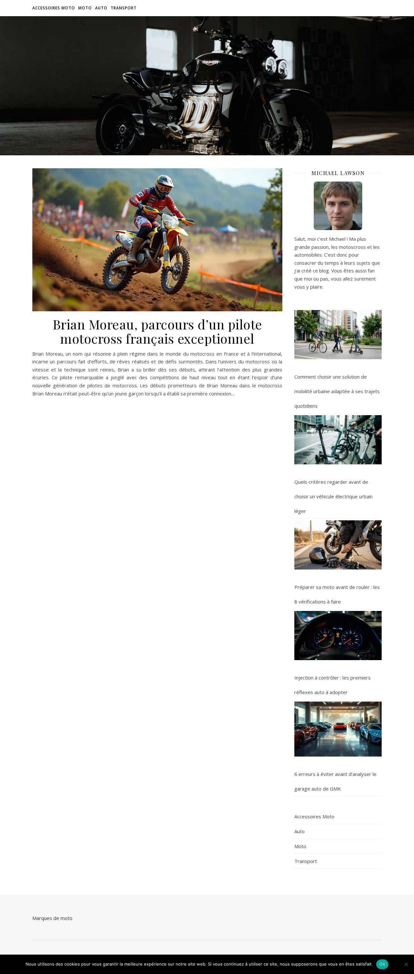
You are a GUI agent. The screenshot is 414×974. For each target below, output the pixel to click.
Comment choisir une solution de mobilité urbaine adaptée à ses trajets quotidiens (337, 391)
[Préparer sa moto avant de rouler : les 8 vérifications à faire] (338, 545)
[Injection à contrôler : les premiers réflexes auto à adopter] (338, 635)
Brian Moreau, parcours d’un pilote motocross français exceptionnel (157, 331)
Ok (382, 964)
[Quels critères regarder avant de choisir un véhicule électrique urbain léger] (338, 439)
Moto (85, 8)
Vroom (207, 82)
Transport (123, 8)
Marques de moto (52, 918)
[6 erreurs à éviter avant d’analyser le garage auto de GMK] (338, 729)
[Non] (406, 964)
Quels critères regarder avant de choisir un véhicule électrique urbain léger (333, 496)
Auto (101, 8)
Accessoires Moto (53, 8)
